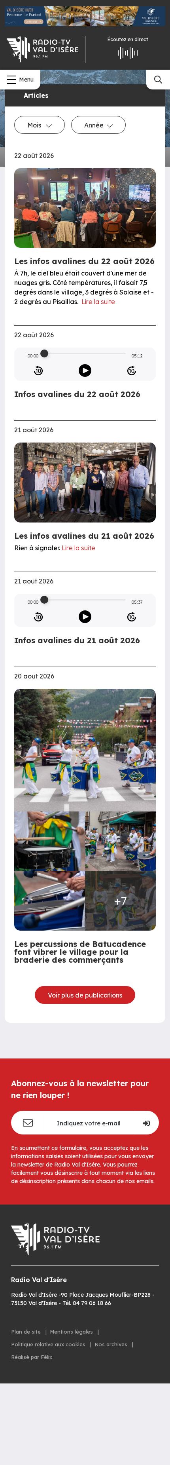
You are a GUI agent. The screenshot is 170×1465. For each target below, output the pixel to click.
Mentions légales (72, 1331)
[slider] (44, 353)
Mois (35, 125)
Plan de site (26, 1331)
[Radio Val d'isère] (42, 49)
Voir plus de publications (85, 995)
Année (94, 125)
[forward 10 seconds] (131, 370)
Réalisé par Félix (31, 1357)
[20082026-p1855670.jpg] (85, 750)
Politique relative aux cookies (49, 1344)
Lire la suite (98, 302)
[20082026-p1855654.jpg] (49, 841)
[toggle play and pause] (85, 370)
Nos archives (111, 1344)
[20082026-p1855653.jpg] (120, 841)
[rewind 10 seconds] (38, 370)
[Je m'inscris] (146, 1122)
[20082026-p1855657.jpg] (49, 901)
